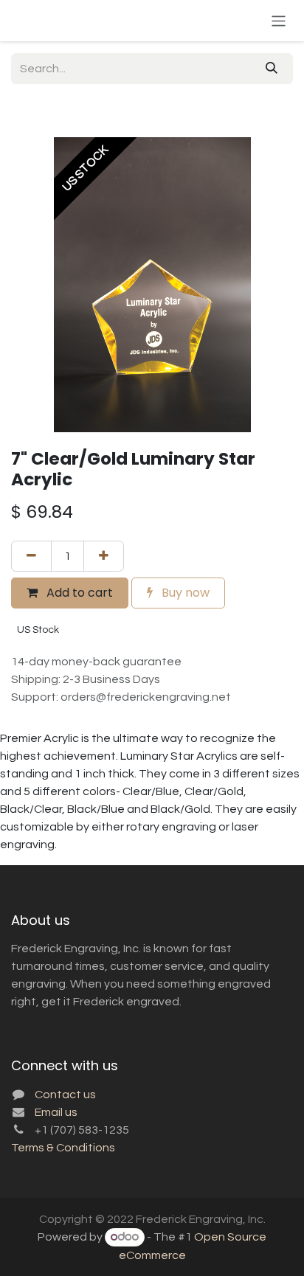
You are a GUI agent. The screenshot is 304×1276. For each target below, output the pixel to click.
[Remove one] (31, 556)
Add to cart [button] (78, 592)
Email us (56, 1112)
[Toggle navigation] (278, 20)
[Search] (271, 68)
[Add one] (103, 556)
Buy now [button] (184, 592)
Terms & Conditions (63, 1148)
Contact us (65, 1094)
